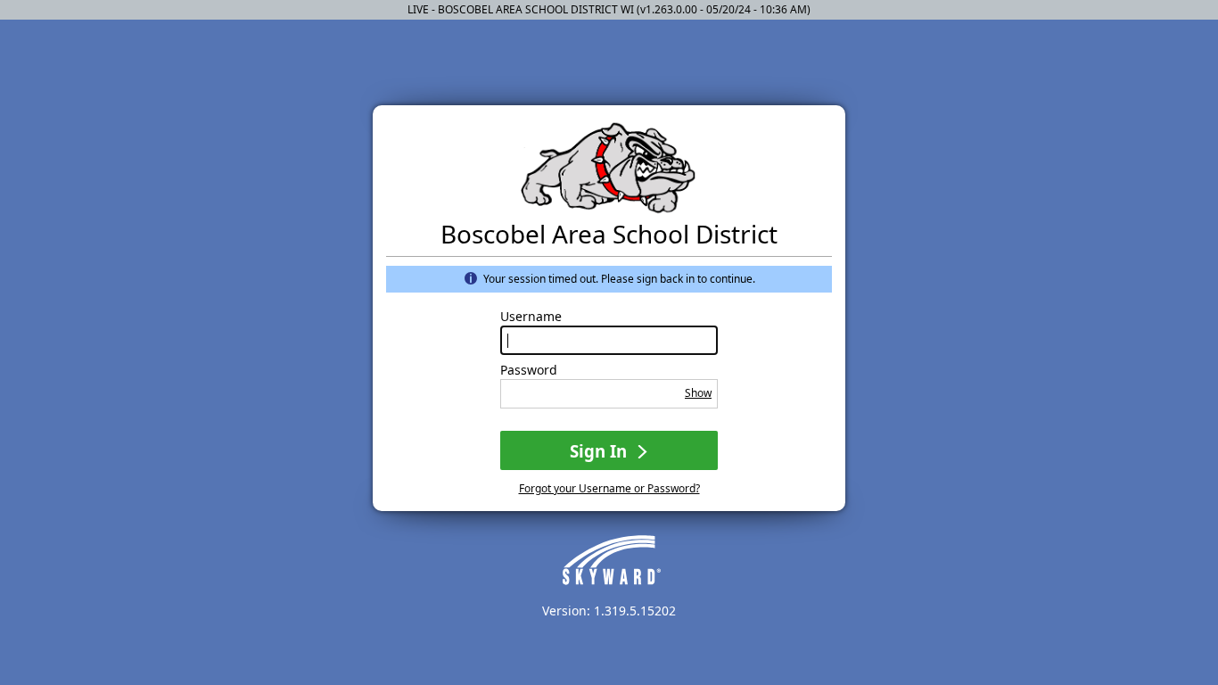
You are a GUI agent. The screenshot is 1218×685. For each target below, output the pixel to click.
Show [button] (698, 392)
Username (531, 316)
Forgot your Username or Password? (609, 488)
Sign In (600, 451)
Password (528, 370)
